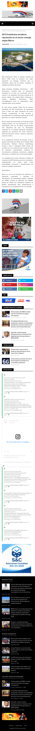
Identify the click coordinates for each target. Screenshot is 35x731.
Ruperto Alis (19, 725)
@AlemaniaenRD (9, 379)
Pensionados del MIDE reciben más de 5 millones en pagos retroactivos (20, 313)
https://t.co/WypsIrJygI (11, 409)
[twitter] (25, 280)
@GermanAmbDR (9, 378)
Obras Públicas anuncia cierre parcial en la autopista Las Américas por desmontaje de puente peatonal (20, 600)
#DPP (5, 474)
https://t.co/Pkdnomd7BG (12, 387)
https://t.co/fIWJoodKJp (11, 496)
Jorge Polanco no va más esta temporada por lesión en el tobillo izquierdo (21, 650)
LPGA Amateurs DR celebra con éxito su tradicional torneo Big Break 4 (21, 668)
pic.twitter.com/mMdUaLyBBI (13, 410)
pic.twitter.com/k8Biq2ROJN (12, 388)
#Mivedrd (13, 399)
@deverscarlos (8, 476)
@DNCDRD (10, 474)
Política (13, 29)
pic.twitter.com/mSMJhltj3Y (12, 519)
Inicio (25, 725)
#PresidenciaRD (9, 402)
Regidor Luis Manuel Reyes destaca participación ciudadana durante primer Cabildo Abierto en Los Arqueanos (22, 625)
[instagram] (25, 284)
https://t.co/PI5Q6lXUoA (11, 533)
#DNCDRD (17, 474)
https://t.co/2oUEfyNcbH (11, 518)
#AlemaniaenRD (9, 381)
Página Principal (6, 29)
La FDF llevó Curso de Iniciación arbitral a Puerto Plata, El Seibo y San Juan (21, 659)
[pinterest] (9, 284)
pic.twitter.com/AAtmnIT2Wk (12, 498)
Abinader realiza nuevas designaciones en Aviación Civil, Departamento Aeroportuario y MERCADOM (21, 335)
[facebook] (9, 280)
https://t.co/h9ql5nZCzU (19, 480)
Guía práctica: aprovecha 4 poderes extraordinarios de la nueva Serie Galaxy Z (20, 351)
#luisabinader (8, 401)
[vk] (9, 289)
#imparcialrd (17, 381)
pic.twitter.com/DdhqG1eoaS (12, 535)
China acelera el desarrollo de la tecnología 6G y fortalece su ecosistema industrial (21, 360)
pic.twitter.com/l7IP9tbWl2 (12, 482)
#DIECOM (13, 473)
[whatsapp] (25, 289)
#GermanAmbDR (20, 378)
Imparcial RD (5, 44)
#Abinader (15, 401)
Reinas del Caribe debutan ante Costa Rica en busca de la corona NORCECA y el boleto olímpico (21, 640)
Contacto (11, 725)
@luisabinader (20, 399)
